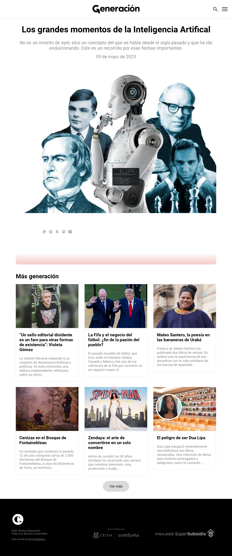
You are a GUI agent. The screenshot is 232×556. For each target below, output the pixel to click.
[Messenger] (44, 231)
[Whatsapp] (50, 231)
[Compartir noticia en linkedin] (70, 231)
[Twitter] (57, 231)
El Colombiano (36, 539)
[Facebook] (63, 231)
